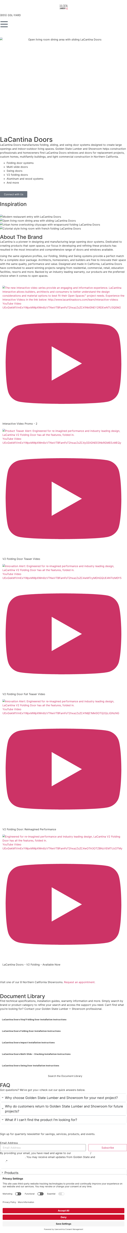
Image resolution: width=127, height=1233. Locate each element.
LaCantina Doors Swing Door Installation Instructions (30, 1065)
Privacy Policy (80, 1153)
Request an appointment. (79, 982)
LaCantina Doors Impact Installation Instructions (28, 1042)
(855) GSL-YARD (10, 15)
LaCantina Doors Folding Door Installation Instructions (31, 1031)
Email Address (9, 1143)
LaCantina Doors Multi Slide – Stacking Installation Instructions (36, 1054)
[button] (63, 1097)
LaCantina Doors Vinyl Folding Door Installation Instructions (34, 1019)
